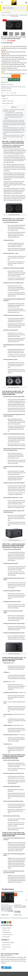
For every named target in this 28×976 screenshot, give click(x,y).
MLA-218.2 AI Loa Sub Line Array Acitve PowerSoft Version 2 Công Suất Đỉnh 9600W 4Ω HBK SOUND (7, 907)
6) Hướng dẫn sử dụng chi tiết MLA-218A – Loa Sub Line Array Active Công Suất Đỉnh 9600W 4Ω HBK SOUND (14, 132)
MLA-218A (3, 88)
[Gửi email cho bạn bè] (10, 93)
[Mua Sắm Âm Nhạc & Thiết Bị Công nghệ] (14, 2)
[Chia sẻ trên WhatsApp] (2, 93)
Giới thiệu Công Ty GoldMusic (8, 942)
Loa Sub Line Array (14, 16)
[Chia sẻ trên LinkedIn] (15, 93)
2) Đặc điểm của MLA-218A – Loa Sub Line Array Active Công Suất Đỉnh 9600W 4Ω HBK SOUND (14, 117)
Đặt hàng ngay (5, 914)
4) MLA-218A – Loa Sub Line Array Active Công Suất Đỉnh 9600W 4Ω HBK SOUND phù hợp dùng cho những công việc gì (14, 125)
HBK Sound (5, 86)
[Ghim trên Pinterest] (13, 93)
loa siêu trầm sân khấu (12, 86)
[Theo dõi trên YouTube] (10, 922)
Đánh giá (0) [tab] (5, 98)
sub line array (8, 88)
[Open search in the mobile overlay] (14, 8)
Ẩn (15, 107)
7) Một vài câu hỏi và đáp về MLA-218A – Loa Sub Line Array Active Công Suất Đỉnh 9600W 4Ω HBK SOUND (13, 137)
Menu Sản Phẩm (6, 12)
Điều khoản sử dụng (6, 947)
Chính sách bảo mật (6, 944)
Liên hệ (3, 949)
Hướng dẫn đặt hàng (6, 932)
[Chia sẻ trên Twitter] (7, 93)
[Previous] (2, 903)
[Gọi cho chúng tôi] (7, 922)
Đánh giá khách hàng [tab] (7, 103)
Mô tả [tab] (3, 96)
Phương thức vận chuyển (7, 934)
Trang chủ (3, 15)
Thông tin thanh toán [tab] (8, 100)
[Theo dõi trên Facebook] (2, 922)
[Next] (26, 903)
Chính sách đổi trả (6, 936)
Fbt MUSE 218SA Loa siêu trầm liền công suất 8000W (20, 906)
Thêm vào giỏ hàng (14, 79)
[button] (2, 2)
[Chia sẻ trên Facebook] (5, 93)
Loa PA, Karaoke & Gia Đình (12, 15)
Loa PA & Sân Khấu (23, 15)
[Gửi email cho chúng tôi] (5, 922)
